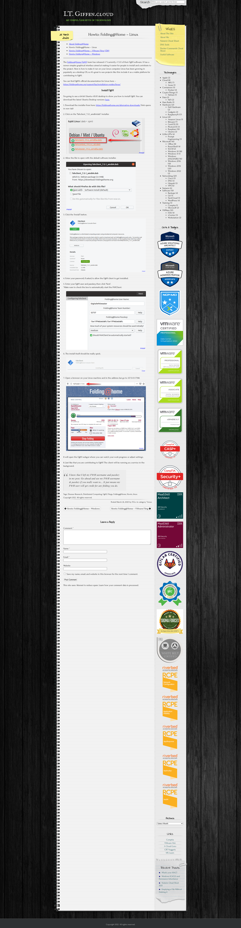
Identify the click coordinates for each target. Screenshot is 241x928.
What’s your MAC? (169, 872)
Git (169, 195)
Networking (167, 176)
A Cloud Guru (170, 846)
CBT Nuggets (170, 849)
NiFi (169, 99)
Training (166, 203)
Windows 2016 (174, 161)
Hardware (166, 105)
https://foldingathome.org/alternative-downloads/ (118, 105)
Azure (170, 85)
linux (135, 494)
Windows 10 (173, 151)
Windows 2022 (174, 171)
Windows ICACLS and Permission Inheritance (169, 877)
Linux (149, 502)
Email (66, 557)
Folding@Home (119, 494)
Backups (171, 193)
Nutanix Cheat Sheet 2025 (169, 884)
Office (170, 144)
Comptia (171, 205)
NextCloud (172, 198)
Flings (110, 494)
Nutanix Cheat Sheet (169, 41)
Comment (68, 528)
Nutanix (165, 188)
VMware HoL (170, 843)
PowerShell (173, 146)
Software (166, 190)
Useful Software (167, 54)
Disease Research (75, 494)
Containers (167, 87)
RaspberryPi (173, 114)
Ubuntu (171, 131)
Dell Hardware (174, 107)
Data (164, 97)
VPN (170, 185)
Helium (171, 95)
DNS (170, 181)
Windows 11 (173, 153)
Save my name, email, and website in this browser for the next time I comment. (102, 574)
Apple (165, 77)
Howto (129, 494)
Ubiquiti (171, 183)
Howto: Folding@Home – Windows (83, 508)
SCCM (170, 149)
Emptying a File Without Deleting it (170, 890)
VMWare (166, 210)
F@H (105, 494)
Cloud (165, 80)
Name (66, 548)
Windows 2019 (174, 166)
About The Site (166, 33)
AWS (170, 82)
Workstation (173, 217)
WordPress (172, 200)
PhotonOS (172, 127)
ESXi (170, 212)
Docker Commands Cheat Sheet (171, 49)
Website (66, 565)
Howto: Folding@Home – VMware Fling (130, 508)
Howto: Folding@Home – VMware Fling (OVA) (89, 50)
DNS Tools (164, 44)
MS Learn (170, 853)
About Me (164, 37)
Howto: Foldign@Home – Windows (84, 54)
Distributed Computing (92, 494)
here (107, 99)
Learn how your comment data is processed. (119, 585)
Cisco (170, 178)
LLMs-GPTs (167, 134)
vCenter (171, 215)
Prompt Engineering (173, 137)
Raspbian (172, 129)
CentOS (171, 124)
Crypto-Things (168, 92)
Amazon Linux (174, 119)
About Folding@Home (79, 44)
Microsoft (166, 141)
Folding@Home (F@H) (77, 62)
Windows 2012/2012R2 (173, 157)
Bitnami (171, 122)
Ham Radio (167, 102)
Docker (171, 90)
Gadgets (171, 112)
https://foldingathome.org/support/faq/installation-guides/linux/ (91, 84)
